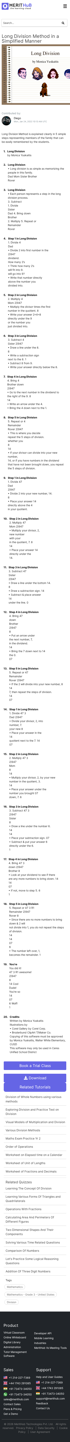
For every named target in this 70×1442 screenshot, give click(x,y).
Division (11, 1302)
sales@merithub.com (16, 1399)
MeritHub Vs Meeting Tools (50, 1347)
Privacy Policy (25, 1428)
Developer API (43, 1333)
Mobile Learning (44, 1338)
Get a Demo (11, 1413)
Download (37, 1078)
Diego (17, 118)
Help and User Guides (49, 1376)
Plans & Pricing (13, 1409)
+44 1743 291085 (19, 1383)
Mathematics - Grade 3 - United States (30, 1294)
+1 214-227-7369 (19, 1377)
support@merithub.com (50, 1398)
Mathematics (15, 1286)
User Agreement (40, 1431)
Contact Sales (12, 1404)
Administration (12, 1347)
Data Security (46, 1428)
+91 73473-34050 (20, 1388)
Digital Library (12, 1342)
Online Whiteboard (15, 1337)
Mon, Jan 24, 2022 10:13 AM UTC (30, 121)
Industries (40, 1343)
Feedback (42, 1403)
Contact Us (43, 1408)
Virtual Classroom (14, 1332)
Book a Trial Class (35, 1065)
